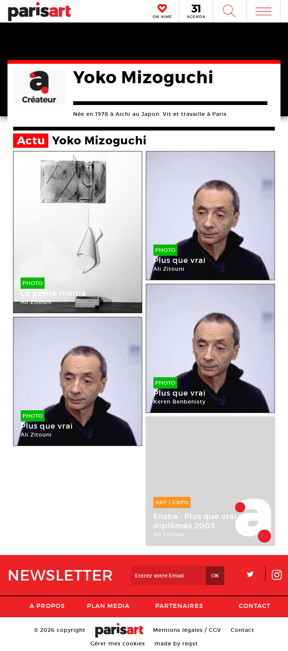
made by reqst (176, 643)
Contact (254, 605)
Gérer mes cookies (117, 643)
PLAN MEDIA (108, 605)
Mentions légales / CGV (187, 630)
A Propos (47, 605)
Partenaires (179, 605)
